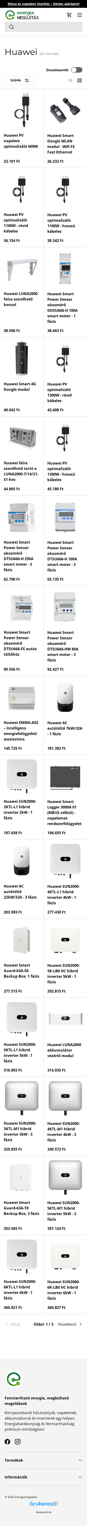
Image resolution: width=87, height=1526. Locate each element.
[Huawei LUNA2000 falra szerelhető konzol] (22, 268)
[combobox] (43, 27)
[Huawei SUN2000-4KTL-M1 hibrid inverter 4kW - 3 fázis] (65, 1098)
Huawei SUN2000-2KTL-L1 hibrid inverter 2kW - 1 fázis (20, 809)
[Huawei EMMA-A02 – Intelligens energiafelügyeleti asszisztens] (22, 697)
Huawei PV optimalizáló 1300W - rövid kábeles (59, 392)
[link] (18, 1324)
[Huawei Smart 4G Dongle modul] (22, 359)
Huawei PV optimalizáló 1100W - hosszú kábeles (61, 223)
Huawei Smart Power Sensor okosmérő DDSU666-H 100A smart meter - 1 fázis (62, 307)
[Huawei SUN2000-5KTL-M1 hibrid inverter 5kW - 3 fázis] (65, 1177)
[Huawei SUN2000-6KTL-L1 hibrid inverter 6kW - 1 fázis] (22, 1256)
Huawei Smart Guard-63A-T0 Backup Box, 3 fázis (21, 1208)
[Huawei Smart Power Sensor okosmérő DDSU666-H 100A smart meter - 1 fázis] (65, 269)
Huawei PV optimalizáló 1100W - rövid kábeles (16, 223)
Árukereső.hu (43, 1512)
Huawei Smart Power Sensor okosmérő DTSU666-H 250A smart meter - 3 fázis (18, 556)
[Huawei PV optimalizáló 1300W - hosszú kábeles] (65, 438)
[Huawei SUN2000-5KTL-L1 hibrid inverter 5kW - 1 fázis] (22, 1019)
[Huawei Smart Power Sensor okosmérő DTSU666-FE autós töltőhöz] (22, 607)
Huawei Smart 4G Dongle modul (20, 386)
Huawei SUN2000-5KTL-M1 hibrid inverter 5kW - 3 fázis (63, 1211)
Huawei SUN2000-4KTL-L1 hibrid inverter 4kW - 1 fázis (63, 894)
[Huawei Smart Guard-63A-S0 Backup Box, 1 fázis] (22, 940)
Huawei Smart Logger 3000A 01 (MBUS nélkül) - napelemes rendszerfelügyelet (64, 812)
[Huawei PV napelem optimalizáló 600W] (22, 110)
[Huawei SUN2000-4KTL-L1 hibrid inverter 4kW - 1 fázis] (65, 861)
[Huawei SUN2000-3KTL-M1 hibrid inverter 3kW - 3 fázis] (22, 1098)
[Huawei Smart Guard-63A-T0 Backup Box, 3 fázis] (22, 1177)
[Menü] (79, 15)
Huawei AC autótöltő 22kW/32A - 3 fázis (20, 892)
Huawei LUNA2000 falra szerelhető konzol (21, 299)
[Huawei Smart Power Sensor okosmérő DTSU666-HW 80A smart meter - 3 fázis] (65, 607)
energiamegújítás (26, 1497)
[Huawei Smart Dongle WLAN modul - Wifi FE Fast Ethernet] (65, 110)
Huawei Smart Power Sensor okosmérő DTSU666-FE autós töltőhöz (20, 643)
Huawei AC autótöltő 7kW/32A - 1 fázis (64, 728)
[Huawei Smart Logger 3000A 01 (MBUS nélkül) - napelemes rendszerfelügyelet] (65, 776)
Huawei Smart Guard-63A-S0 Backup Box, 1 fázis (21, 971)
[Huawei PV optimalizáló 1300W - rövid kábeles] (65, 359)
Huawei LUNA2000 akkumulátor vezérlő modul (64, 1050)
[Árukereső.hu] (44, 1505)
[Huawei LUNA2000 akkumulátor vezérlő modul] (65, 1019)
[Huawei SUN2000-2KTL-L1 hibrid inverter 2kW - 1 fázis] (22, 776)
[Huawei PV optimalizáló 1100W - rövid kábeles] (22, 189)
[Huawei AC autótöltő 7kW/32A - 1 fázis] (65, 697)
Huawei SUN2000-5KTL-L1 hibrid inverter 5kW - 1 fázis (20, 1053)
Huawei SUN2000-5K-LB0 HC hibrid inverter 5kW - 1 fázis (63, 973)
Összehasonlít (57, 70)
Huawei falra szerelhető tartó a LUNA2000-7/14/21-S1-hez (21, 471)
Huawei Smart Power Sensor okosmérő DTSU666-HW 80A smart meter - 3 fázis (62, 646)
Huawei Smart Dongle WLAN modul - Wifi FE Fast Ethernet (61, 144)
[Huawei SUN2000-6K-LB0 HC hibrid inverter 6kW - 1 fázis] (65, 1257)
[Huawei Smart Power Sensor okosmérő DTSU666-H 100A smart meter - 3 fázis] (65, 517)
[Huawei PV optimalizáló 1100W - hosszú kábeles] (65, 189)
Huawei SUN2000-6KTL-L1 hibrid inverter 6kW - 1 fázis (20, 1290)
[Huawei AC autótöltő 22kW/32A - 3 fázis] (22, 861)
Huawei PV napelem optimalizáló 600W (21, 141)
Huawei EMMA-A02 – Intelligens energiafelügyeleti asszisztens (21, 731)
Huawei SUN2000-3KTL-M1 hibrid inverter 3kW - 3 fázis (20, 1131)
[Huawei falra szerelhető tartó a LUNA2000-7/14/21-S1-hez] (22, 438)
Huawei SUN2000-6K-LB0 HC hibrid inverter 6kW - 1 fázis (63, 1290)
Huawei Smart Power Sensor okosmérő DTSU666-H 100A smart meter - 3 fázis (62, 556)
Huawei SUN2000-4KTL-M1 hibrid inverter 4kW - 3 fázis (63, 1132)
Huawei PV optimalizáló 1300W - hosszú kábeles (61, 471)
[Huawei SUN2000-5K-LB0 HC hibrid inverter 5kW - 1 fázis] (65, 940)
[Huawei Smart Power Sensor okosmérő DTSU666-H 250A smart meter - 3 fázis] (22, 517)
